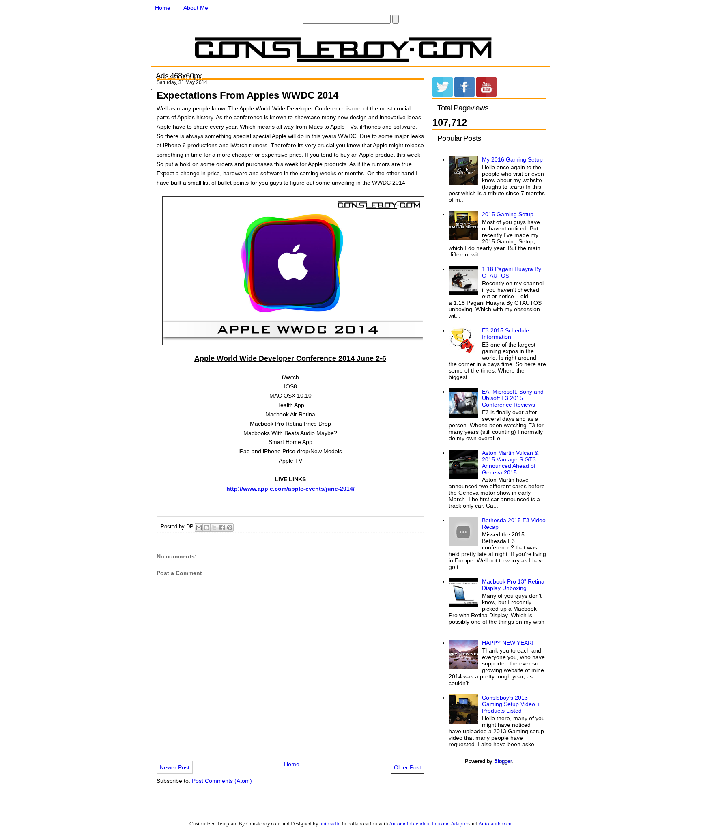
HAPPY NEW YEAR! (507, 643)
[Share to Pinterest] (230, 527)
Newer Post (174, 767)
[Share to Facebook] (222, 527)
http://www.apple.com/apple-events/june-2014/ (290, 488)
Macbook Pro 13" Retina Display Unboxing (513, 584)
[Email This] (199, 527)
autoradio (330, 824)
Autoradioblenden (409, 824)
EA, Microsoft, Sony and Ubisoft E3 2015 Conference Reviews (513, 398)
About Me (195, 7)
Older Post (407, 767)
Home (162, 7)
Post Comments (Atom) (222, 780)
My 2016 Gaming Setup (512, 159)
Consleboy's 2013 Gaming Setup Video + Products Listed (511, 704)
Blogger (503, 761)
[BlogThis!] (206, 527)
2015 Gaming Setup (507, 214)
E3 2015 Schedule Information (505, 333)
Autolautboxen (495, 824)
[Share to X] (214, 527)
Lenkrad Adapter (450, 824)
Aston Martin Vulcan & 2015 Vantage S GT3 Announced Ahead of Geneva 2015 (510, 463)
